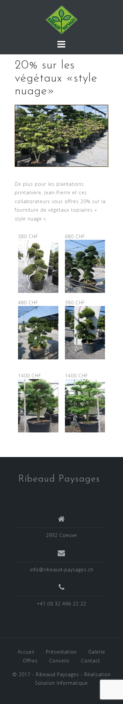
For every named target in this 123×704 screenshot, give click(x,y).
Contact (90, 660)
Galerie (96, 652)
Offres (30, 660)
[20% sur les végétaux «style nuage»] (61, 137)
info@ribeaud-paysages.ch (61, 569)
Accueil (26, 652)
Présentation (61, 652)
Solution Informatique (61, 683)
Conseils (59, 660)
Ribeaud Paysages (59, 479)
